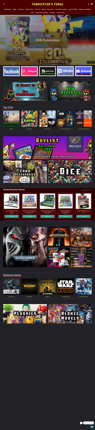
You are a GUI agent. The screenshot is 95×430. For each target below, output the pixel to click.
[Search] (4, 4)
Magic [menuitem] (15, 9)
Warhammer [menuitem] (7, 9)
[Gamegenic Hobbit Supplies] (47, 38)
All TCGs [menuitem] (37, 9)
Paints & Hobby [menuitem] (73, 9)
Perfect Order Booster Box (83, 207)
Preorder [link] (47, 44)
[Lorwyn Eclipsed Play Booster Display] (65, 197)
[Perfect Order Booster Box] (83, 197)
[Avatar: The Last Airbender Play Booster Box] (29, 197)
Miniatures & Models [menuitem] (85, 9)
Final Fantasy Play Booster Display (11, 208)
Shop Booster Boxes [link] (86, 186)
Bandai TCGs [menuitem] (29, 9)
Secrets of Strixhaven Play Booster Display (47, 208)
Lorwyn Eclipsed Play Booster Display (65, 208)
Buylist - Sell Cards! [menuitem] (47, 9)
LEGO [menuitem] (32, 12)
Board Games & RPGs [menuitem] (42, 12)
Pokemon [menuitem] (21, 9)
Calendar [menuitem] (52, 12)
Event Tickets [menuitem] (60, 12)
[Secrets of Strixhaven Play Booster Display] (47, 197)
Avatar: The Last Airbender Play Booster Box (29, 208)
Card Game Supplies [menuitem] (61, 9)
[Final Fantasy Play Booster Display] (11, 197)
